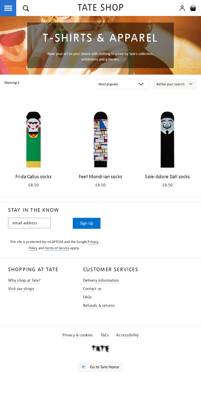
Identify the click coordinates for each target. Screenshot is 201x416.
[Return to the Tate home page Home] (100, 8)
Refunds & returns (99, 305)
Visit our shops (21, 288)
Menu (8, 8)
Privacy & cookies (78, 335)
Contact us (92, 288)
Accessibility (127, 335)
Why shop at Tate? (24, 280)
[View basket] (193, 9)
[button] (26, 9)
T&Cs (104, 335)
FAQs (87, 297)
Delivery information (101, 280)
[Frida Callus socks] (33, 140)
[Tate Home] (100, 348)
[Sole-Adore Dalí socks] (167, 140)
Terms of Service (57, 248)
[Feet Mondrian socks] (100, 140)
